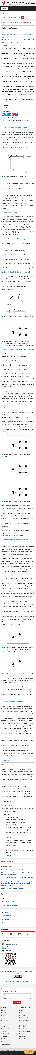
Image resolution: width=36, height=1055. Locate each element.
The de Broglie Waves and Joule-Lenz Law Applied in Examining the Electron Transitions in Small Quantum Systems (17, 883)
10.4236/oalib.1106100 (11, 39)
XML (29, 39)
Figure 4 (10, 360)
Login (4, 9)
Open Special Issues (8, 898)
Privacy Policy (23, 1039)
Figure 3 (27, 246)
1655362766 (8, 951)
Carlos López (5, 32)
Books (3, 1015)
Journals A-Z (5, 1010)
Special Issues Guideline (10, 905)
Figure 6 (14, 369)
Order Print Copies (6, 1034)
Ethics (21, 1010)
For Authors (22, 1015)
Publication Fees (24, 1020)
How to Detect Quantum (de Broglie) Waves (15, 870)
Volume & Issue (5, 1044)
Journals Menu (7, 861)
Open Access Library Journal (9, 22)
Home (5, 13)
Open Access (23, 1028)
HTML (25, 39)
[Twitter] (3, 934)
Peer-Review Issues (25, 1018)
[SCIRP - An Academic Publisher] (12, 3)
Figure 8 (4, 571)
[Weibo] (28, 934)
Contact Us (5, 919)
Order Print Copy (7, 915)
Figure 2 (28, 216)
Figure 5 (14, 365)
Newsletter (5, 912)
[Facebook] (11, 934)
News (3, 1023)
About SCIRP (24, 1007)
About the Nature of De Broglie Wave (12, 888)
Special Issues (23, 1023)
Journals (11, 13)
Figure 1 (6, 147)
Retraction (22, 1036)
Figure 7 (26, 554)
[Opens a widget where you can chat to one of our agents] (29, 1052)
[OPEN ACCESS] (30, 3)
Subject (3, 1012)
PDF (20, 39)
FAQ (3, 922)
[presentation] (7, 137)
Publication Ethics (24, 1031)
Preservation (23, 1034)
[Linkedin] (19, 934)
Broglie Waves (5, 108)
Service (4, 1026)
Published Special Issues (10, 901)
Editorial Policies (24, 1012)
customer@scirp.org (11, 944)
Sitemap (3, 1018)
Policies (22, 1026)
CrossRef (8, 837)
